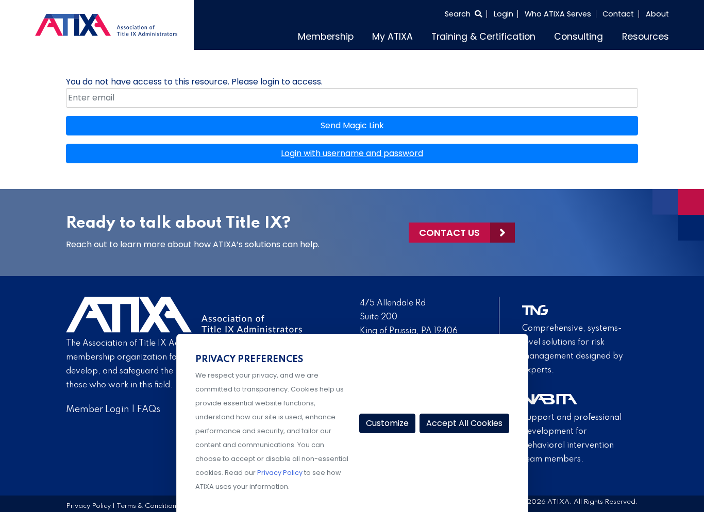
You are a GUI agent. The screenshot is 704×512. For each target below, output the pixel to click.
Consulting (591, 35)
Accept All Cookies (464, 423)
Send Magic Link (352, 123)
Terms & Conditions (147, 504)
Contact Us (449, 230)
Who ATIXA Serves (558, 14)
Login (503, 14)
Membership (372, 35)
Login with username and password (352, 151)
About (657, 14)
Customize (387, 423)
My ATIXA (431, 35)
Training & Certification (509, 35)
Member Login (97, 407)
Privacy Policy (88, 504)
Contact (618, 14)
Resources (649, 35)
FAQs (148, 407)
